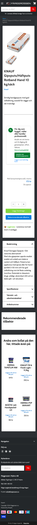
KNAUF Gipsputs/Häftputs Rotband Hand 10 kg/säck (17, 77)
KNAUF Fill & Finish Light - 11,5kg (26, 367)
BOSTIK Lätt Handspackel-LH (11, 407)
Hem (4, 18)
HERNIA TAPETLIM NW (10, 366)
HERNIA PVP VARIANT (26, 404)
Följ (28, 468)
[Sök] (33, 9)
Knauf (6, 89)
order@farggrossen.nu (12, 492)
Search (3, 502)
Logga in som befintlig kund (21, 160)
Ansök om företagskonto (22, 155)
